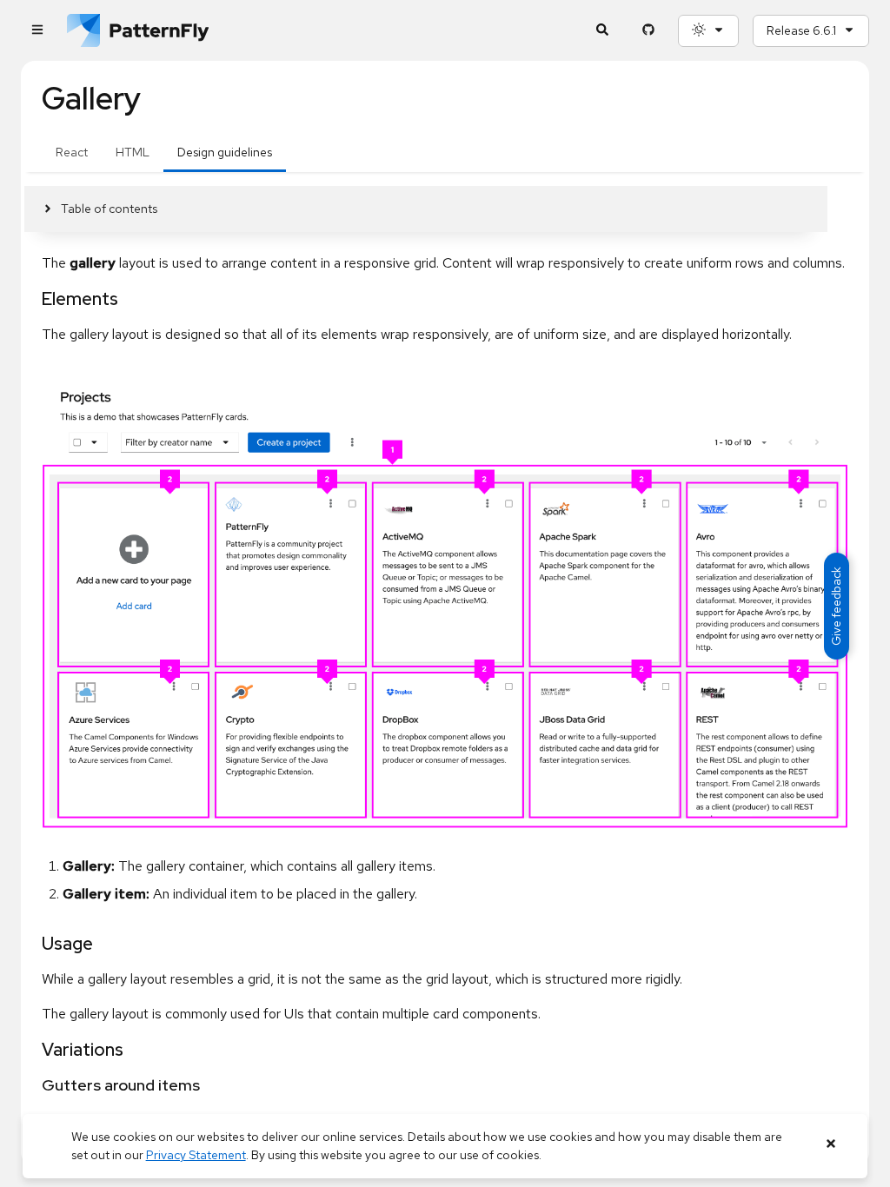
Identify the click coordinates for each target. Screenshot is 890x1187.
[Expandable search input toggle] (602, 31)
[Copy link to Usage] (34, 943)
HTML (132, 152)
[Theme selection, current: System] (708, 31)
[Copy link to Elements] (34, 299)
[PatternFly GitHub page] (648, 31)
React (72, 152)
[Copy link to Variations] (34, 1049)
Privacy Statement (196, 1155)
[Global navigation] (37, 31)
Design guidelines (224, 152)
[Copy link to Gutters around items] (34, 1086)
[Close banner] (830, 1144)
